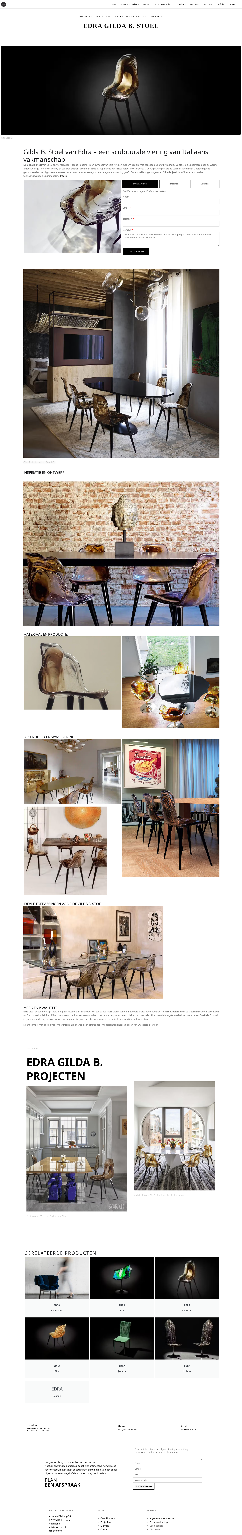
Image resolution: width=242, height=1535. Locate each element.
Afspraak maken (157, 191)
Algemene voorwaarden (162, 1518)
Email (126, 207)
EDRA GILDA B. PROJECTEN (64, 1068)
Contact (104, 1529)
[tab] (140, 184)
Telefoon (128, 218)
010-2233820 (55, 1531)
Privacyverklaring (158, 1522)
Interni (63, 175)
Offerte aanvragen (135, 191)
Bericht (127, 229)
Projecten (105, 1522)
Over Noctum (107, 1518)
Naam (126, 196)
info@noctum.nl (188, 1429)
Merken (104, 1525)
